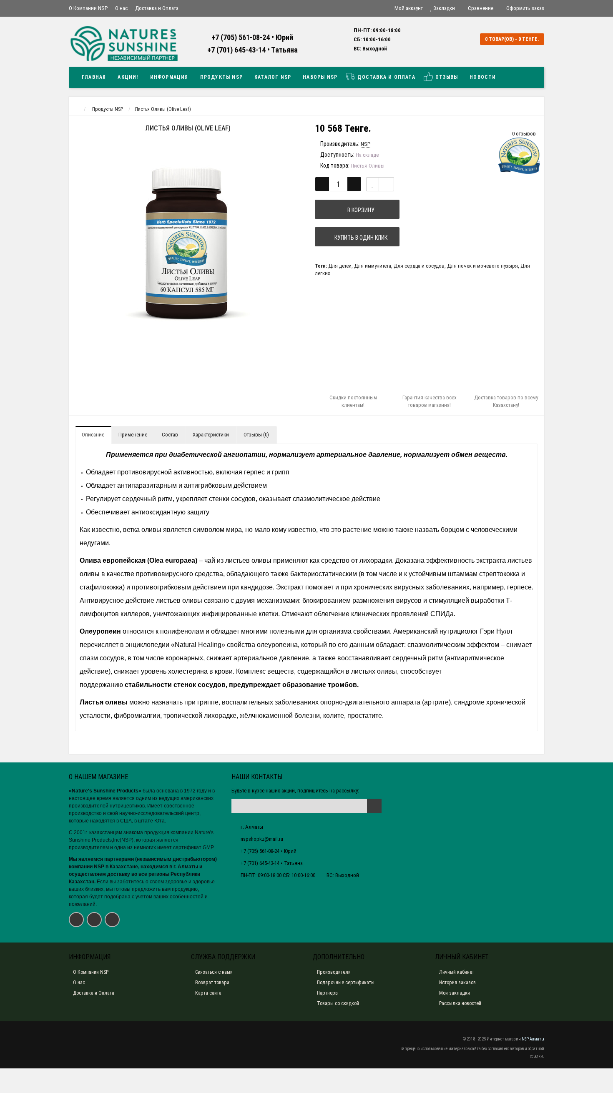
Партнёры (328, 993)
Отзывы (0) (256, 434)
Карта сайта (208, 993)
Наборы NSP (320, 77)
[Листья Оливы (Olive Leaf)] (187, 243)
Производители (334, 972)
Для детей (340, 266)
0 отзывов (524, 133)
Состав (170, 434)
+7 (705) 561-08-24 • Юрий (252, 37)
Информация (169, 77)
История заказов (457, 982)
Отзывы (446, 77)
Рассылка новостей (460, 1003)
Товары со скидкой (338, 1003)
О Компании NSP (88, 8)
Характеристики (211, 434)
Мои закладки (454, 993)
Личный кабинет (456, 972)
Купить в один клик (359, 237)
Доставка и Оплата (156, 8)
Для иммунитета (372, 266)
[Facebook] (76, 919)
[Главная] (76, 109)
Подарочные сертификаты (345, 982)
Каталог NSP (272, 77)
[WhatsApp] (112, 919)
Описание (93, 434)
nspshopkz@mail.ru (262, 839)
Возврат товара (212, 982)
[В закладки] (372, 184)
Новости (483, 77)
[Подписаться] (374, 806)
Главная (94, 77)
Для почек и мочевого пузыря (482, 266)
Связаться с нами (214, 972)
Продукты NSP (221, 77)
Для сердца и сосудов (419, 266)
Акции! (128, 77)
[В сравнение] (386, 184)
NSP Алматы (533, 1039)
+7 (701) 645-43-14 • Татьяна (252, 49)
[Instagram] (94, 919)
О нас (121, 8)
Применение (132, 434)
